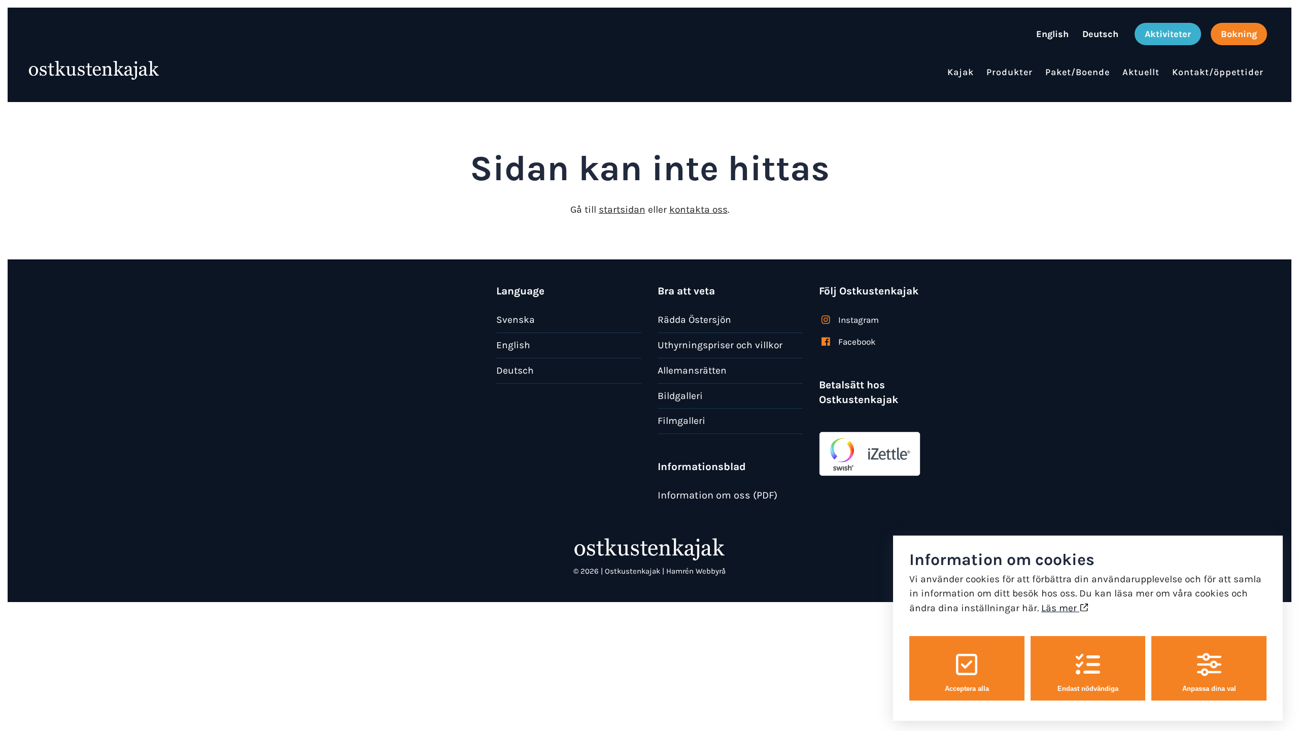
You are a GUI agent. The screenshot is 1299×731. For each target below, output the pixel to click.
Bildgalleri (680, 396)
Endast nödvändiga (1087, 688)
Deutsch (515, 370)
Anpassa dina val (1209, 688)
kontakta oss (698, 209)
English (513, 345)
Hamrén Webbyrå (696, 571)
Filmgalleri (681, 420)
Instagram (858, 320)
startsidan (622, 209)
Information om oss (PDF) (717, 495)
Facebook (857, 342)
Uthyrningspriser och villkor (720, 345)
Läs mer (1060, 608)
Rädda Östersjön (694, 319)
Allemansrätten (692, 370)
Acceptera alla (967, 688)
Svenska (515, 319)
